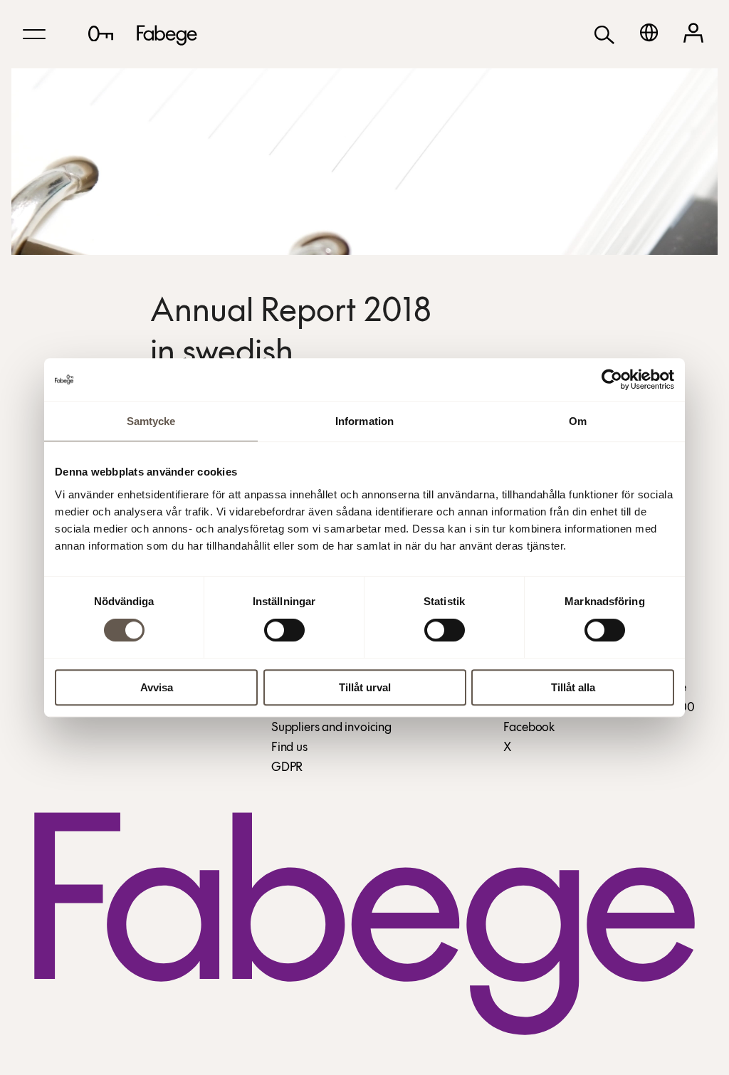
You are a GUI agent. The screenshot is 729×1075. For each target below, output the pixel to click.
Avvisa (156, 687)
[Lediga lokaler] (100, 33)
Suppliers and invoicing (331, 728)
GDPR (287, 768)
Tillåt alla (573, 687)
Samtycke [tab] (151, 421)
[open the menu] (34, 34)
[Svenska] (649, 32)
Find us (289, 748)
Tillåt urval (365, 687)
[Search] (604, 34)
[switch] (284, 630)
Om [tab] (578, 421)
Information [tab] (364, 421)
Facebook (529, 728)
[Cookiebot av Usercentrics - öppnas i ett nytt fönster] (612, 379)
